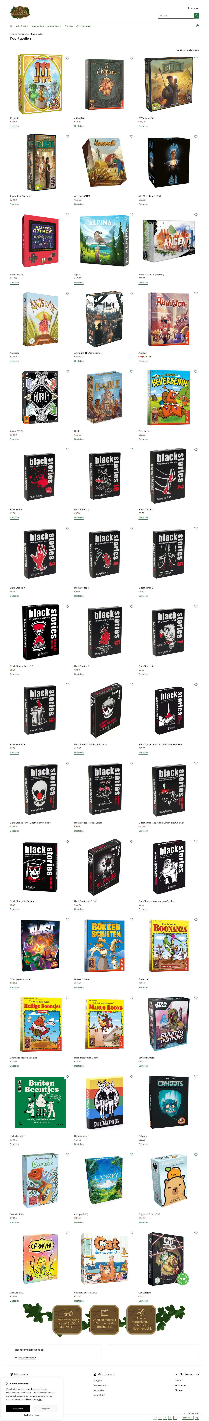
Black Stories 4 (81, 587)
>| (197, 1418)
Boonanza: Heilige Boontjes (23, 1057)
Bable (77, 431)
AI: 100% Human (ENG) (150, 196)
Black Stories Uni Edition (22, 901)
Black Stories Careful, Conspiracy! (90, 744)
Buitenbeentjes (17, 1136)
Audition (142, 353)
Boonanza (143, 979)
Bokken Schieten (82, 979)
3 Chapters (79, 118)
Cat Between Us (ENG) (85, 1292)
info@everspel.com (27, 1357)
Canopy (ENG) (81, 1214)
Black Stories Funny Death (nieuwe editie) (30, 822)
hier (40, 1399)
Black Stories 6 (81, 666)
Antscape (14, 353)
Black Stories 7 (145, 666)
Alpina (77, 274)
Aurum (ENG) (16, 431)
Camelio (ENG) (17, 1214)
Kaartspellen (37, 34)
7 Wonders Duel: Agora (21, 196)
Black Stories (16, 509)
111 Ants (14, 118)
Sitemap (179, 1390)
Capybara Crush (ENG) (149, 1214)
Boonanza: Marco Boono (86, 1057)
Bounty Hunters (146, 1057)
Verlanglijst (99, 1390)
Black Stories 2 (145, 509)
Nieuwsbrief (99, 1395)
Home (13, 34)
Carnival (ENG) (17, 1292)
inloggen (194, 8)
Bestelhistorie (100, 1385)
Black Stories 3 (17, 587)
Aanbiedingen (54, 26)
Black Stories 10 (82, 509)
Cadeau (69, 26)
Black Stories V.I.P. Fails (85, 901)
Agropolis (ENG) (82, 196)
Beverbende (144, 431)
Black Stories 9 (17, 744)
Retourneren (181, 1385)
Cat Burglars (144, 1292)
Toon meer (187, 1418)
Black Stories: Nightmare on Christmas (157, 901)
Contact (179, 1380)
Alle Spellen (22, 26)
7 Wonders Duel (146, 118)
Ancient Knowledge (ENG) (151, 274)
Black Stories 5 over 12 (21, 666)
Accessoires (37, 26)
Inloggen (98, 1380)
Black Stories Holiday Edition (88, 822)
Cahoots (142, 1136)
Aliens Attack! (16, 274)
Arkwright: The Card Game (87, 353)
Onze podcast (83, 26)
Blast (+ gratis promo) (21, 979)
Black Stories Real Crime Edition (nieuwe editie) (161, 822)
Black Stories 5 (145, 587)
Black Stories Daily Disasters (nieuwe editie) (160, 744)
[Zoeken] (196, 16)
